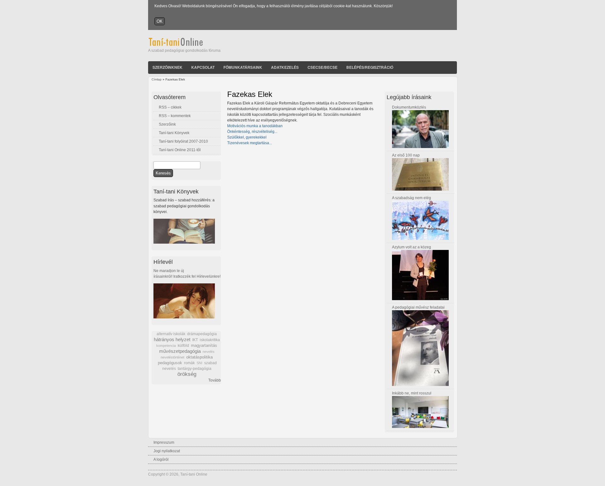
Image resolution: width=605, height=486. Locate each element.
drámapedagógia (202, 334)
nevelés (209, 351)
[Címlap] (184, 45)
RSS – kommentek (175, 116)
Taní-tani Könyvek (174, 133)
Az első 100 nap (406, 155)
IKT (195, 340)
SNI (199, 363)
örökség (186, 374)
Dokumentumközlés (409, 107)
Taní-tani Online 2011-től (180, 150)
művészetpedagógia (180, 351)
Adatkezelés (285, 67)
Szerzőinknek (167, 67)
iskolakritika (210, 340)
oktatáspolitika (199, 357)
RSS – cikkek (170, 107)
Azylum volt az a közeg (411, 247)
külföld (183, 345)
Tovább (214, 380)
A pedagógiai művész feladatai (418, 307)
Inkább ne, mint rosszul (411, 393)
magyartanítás (204, 345)
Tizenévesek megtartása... (249, 143)
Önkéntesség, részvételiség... (252, 131)
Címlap (157, 79)
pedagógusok (170, 363)
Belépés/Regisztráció (369, 67)
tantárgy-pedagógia (194, 368)
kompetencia (166, 345)
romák (189, 363)
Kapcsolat (203, 67)
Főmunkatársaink (242, 67)
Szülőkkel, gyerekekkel (247, 137)
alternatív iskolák (171, 334)
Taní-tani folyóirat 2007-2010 (183, 141)
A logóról (161, 459)
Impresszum (163, 442)
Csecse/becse (322, 67)
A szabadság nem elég (411, 198)
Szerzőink (167, 124)
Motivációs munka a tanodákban (255, 126)
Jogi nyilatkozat (166, 451)
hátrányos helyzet (172, 339)
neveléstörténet (172, 357)
